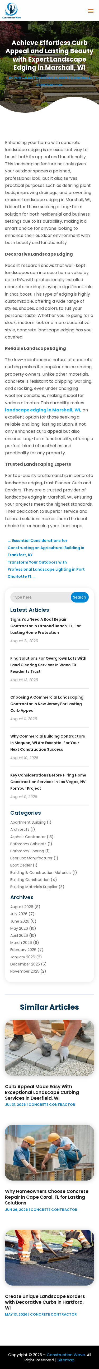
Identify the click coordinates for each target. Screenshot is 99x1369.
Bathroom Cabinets (28, 844)
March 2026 (21, 942)
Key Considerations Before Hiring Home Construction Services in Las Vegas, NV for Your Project (48, 782)
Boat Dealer (21, 865)
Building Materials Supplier (34, 886)
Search (79, 597)
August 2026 (21, 906)
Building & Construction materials (40, 872)
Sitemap (66, 1360)
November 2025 (24, 971)
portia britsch (29, 77)
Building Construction (30, 879)
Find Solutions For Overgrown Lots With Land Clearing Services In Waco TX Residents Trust (48, 665)
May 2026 (19, 928)
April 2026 (19, 935)
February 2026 (23, 949)
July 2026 (18, 914)
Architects (19, 829)
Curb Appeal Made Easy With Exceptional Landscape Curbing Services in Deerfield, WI (42, 1092)
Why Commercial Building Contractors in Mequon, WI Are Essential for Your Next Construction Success (47, 743)
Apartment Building (28, 822)
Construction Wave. (66, 1354)
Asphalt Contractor (28, 836)
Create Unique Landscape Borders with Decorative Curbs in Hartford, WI (45, 1302)
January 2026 (22, 957)
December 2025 (25, 964)
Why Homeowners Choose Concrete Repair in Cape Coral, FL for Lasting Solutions (46, 1197)
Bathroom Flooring (27, 851)
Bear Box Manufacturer (31, 858)
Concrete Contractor (52, 1104)
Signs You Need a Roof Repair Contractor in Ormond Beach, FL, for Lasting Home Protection (45, 626)
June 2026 (19, 921)
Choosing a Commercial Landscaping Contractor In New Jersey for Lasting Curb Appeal (46, 704)
